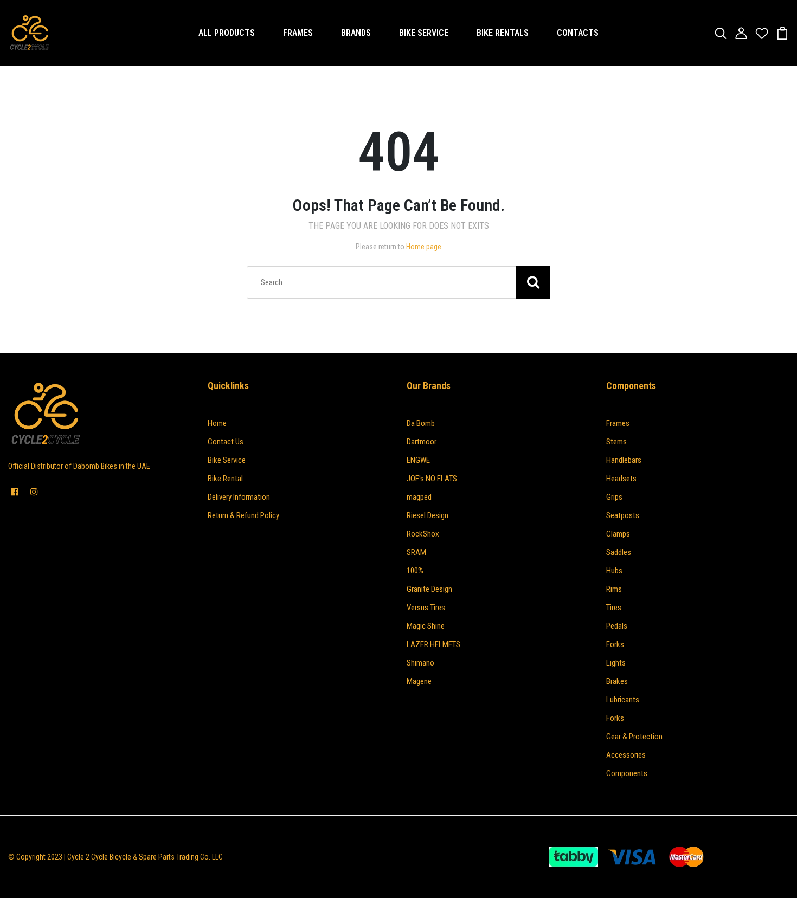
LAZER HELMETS (433, 644)
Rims (614, 589)
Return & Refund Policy (243, 515)
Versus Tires (426, 607)
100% (415, 571)
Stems (616, 442)
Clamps (618, 534)
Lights (616, 663)
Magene (419, 681)
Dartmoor (421, 442)
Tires (613, 607)
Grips (614, 497)
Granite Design (429, 589)
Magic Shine (426, 626)
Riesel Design (427, 515)
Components (626, 773)
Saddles (618, 552)
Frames (617, 423)
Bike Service (227, 460)
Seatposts (622, 515)
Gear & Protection (634, 736)
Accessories (626, 755)
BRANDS (356, 33)
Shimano (420, 663)
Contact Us (225, 442)
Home (217, 423)
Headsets (621, 478)
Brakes (617, 681)
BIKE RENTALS (503, 33)
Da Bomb (421, 423)
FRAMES (298, 33)
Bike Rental (225, 478)
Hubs (614, 571)
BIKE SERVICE (423, 33)
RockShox (423, 534)
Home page (423, 246)
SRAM (416, 552)
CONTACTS (578, 33)
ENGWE (418, 460)
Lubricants (622, 700)
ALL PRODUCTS (226, 33)
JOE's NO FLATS (432, 478)
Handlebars (623, 460)
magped (419, 497)
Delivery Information (239, 497)
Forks (615, 644)
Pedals (616, 626)
